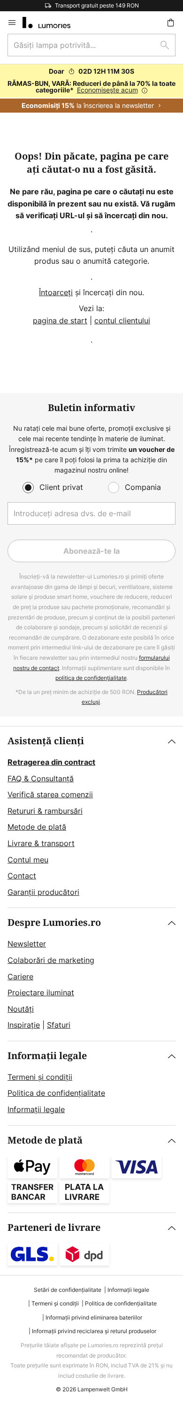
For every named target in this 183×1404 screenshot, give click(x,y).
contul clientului (122, 320)
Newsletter (27, 944)
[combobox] (91, 45)
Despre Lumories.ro (54, 923)
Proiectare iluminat (41, 992)
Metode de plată (37, 827)
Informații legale (47, 1056)
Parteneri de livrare (54, 1228)
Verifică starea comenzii (50, 794)
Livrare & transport (41, 843)
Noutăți (21, 1009)
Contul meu (28, 860)
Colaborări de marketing (51, 960)
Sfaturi (58, 1025)
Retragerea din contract (51, 762)
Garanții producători (43, 892)
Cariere (20, 976)
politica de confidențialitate (91, 678)
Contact (22, 875)
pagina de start (60, 320)
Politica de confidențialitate (56, 1093)
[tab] (91, 817)
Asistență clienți (46, 741)
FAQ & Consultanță (41, 778)
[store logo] (52, 22)
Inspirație (24, 1025)
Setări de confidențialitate (67, 1290)
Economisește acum (107, 89)
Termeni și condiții (40, 1077)
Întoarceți (56, 292)
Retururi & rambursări (45, 811)
